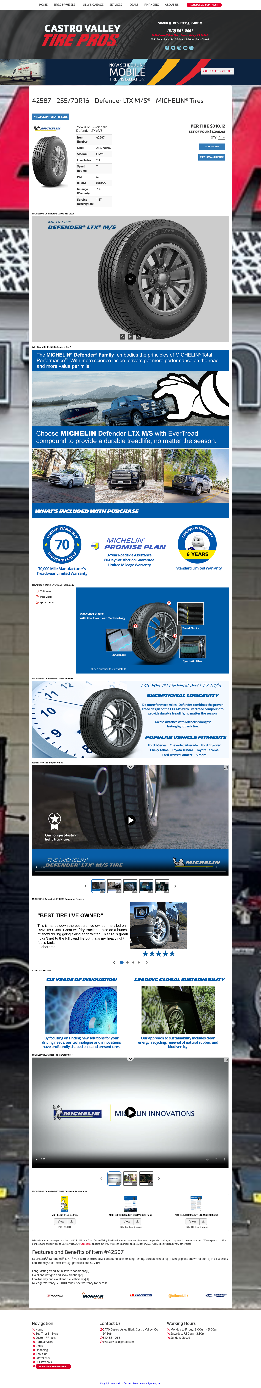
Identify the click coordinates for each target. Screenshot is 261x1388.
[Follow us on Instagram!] (179, 47)
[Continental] (47, 1295)
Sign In (163, 23)
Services (116, 4)
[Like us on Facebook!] (167, 47)
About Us (172, 4)
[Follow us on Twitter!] (173, 47)
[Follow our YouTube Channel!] (185, 47)
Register (180, 23)
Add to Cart (212, 146)
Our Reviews (44, 1362)
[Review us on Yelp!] (191, 47)
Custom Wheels (46, 1337)
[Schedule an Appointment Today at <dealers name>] (53, 1366)
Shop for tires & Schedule (217, 71)
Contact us (85, 1244)
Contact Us (43, 1357)
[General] (122, 1295)
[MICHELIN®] (197, 1295)
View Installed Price (212, 157)
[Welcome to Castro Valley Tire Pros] (81, 35)
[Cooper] (85, 1295)
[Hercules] (160, 1295)
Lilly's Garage (93, 4)
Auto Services (44, 1341)
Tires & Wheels (64, 4)
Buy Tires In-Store (47, 1333)
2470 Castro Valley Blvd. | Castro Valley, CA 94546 (180, 35)
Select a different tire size (51, 117)
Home (43, 4)
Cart (195, 23)
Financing (151, 4)
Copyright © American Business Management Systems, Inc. (130, 1383)
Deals (134, 4)
